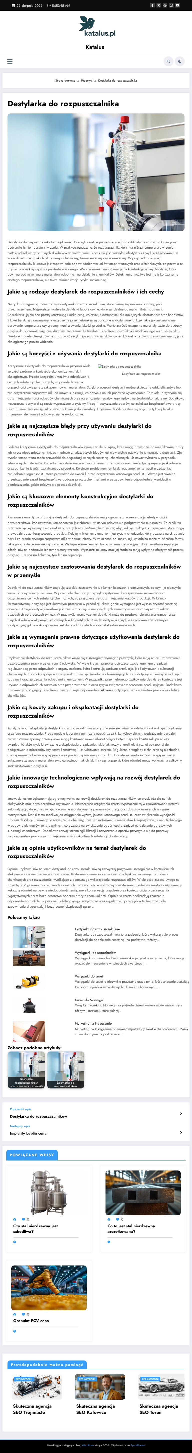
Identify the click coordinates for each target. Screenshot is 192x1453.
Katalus (95, 47)
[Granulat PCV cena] (49, 1287)
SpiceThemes (138, 1445)
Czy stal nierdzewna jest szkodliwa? (35, 1228)
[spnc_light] (180, 61)
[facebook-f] (152, 5)
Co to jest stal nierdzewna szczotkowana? (131, 1228)
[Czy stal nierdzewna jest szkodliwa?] (49, 1192)
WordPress (88, 1445)
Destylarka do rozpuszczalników (97, 929)
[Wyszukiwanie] (169, 61)
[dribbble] (165, 5)
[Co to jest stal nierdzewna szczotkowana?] (143, 1192)
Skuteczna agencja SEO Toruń (101, 1409)
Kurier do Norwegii (89, 1000)
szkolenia (107, 690)
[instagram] (171, 5)
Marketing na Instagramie (93, 1023)
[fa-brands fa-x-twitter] (158, 5)
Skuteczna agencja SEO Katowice (38, 1409)
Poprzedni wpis (20, 1109)
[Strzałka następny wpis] (181, 1133)
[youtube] (177, 5)
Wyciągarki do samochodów (95, 952)
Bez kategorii (30, 1379)
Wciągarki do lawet (89, 976)
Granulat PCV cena (31, 1321)
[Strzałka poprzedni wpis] (181, 1113)
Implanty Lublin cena (28, 1133)
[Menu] (10, 61)
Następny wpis (20, 1126)
